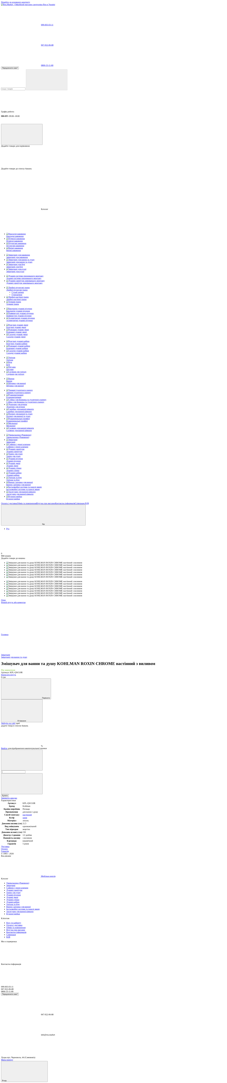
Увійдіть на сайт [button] (8, 723)
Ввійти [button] (4, 748)
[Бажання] (113, 157)
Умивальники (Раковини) (17, 437)
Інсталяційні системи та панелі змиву (23, 489)
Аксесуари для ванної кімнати (19, 494)
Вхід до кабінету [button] (13, 923)
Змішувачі (10, 442)
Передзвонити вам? (10, 68)
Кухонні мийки (13, 499)
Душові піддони (13, 461)
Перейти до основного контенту (15, 2)
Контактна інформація (65, 503)
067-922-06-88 (47, 45)
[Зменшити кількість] (22, 760)
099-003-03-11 (47, 25)
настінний (27, 815)
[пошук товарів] (46, 79)
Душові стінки (12, 470)
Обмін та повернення (26, 503)
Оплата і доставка (9, 503)
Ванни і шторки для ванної (18, 485)
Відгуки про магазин (45, 503)
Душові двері (12, 466)
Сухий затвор (18, 292)
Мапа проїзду (7, 1060)
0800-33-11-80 (47, 65)
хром (25, 818)
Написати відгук (8, 675)
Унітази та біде (13, 480)
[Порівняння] (22, 134)
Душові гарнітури (14, 451)
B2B (87, 503)
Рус (7, 529)
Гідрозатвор (17, 295)
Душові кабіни (12, 475)
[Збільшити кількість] (22, 783)
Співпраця (80, 503)
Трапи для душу (13, 456)
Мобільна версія (47, 876)
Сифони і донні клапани (17, 447)
